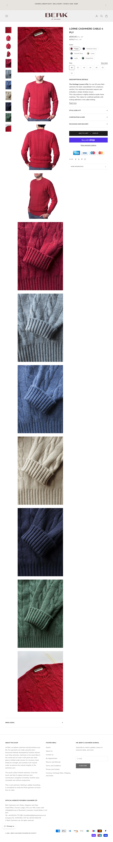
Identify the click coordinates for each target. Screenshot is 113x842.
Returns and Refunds (53, 762)
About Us (49, 751)
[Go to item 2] (8, 38)
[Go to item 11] (8, 128)
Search (48, 747)
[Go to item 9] (8, 106)
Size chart (104, 63)
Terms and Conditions (53, 766)
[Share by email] (85, 159)
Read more (73, 103)
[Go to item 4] (8, 54)
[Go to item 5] (8, 63)
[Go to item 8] (8, 95)
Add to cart (88, 133)
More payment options (88, 145)
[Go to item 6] (8, 74)
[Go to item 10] (8, 117)
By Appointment (51, 758)
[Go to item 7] (8, 85)
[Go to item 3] (8, 46)
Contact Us (50, 755)
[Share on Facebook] (76, 159)
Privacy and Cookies (53, 769)
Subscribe (83, 766)
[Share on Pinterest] (82, 159)
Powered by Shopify (29, 833)
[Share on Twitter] (79, 159)
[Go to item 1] (8, 30)
